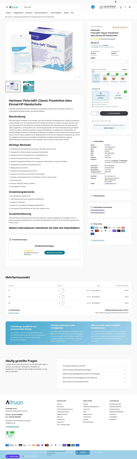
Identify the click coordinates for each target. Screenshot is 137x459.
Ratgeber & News (62, 414)
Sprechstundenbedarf (40, 13)
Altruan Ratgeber (56, 13)
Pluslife (8, 13)
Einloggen (109, 1)
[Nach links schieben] (75, 76)
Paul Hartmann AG (96, 26)
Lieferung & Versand (63, 411)
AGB (84, 411)
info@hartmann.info (110, 183)
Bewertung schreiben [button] (55, 253)
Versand (96, 47)
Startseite (10, 17)
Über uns (59, 417)
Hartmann (107, 145)
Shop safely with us (98, 240)
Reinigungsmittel (114, 409)
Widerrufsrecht (87, 414)
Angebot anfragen (108, 128)
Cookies (85, 419)
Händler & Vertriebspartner (91, 406)
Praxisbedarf (113, 417)
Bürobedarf (113, 419)
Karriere (85, 404)
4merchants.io (22, 452)
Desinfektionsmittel (115, 406)
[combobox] (58, 7)
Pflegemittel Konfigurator (96, 1)
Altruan (11, 452)
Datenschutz (61, 419)
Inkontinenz (113, 414)
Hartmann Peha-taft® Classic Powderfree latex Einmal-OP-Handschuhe (34, 17)
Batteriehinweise (88, 422)
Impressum (60, 422)
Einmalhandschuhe (115, 404)
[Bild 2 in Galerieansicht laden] (28, 86)
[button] (7, 7)
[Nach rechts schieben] (79, 76)
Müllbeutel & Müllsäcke (116, 411)
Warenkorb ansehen (14, 313)
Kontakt (84, 1)
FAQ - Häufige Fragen (63, 424)
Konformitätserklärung (97, 210)
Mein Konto (60, 406)
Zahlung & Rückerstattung (65, 409)
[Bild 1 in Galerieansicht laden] (13, 86)
